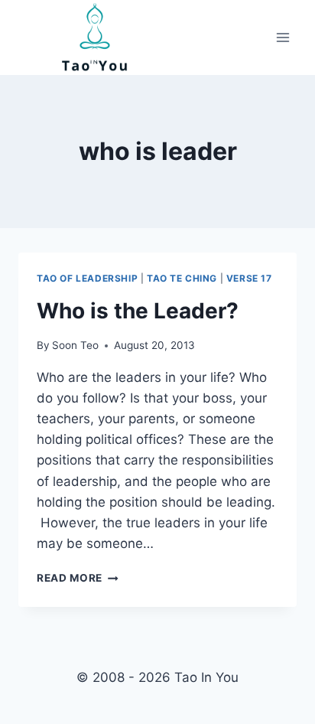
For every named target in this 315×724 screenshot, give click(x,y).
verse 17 (249, 278)
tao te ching (182, 278)
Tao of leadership (87, 278)
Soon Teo (75, 345)
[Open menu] (282, 38)
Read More (78, 578)
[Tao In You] (94, 37)
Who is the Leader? (138, 311)
